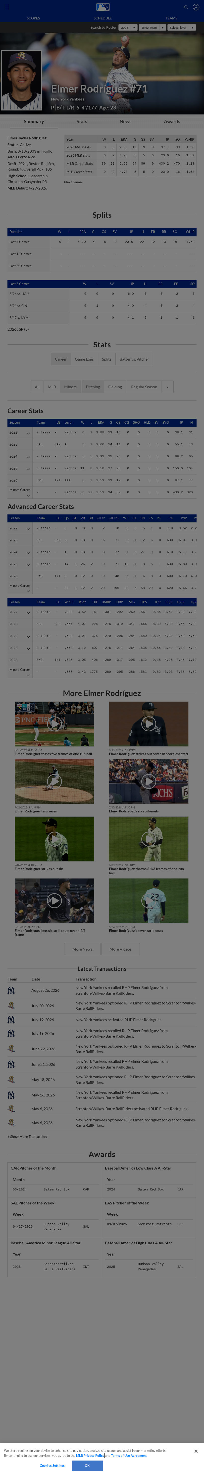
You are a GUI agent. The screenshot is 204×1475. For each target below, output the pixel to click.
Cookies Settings (52, 1466)
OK (87, 1466)
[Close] (196, 1451)
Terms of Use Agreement (129, 1456)
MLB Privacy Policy (90, 1456)
